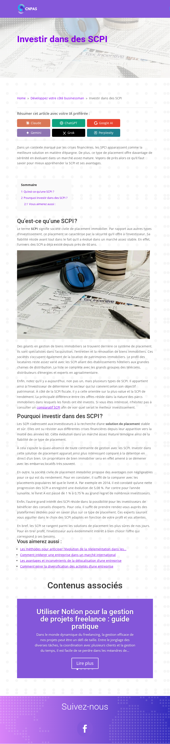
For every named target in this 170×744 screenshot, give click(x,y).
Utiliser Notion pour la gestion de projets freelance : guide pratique (85, 618)
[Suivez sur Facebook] (85, 728)
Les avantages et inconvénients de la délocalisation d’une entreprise (71, 560)
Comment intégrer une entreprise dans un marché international (68, 555)
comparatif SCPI (48, 407)
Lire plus (85, 663)
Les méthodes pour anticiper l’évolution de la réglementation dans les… (73, 549)
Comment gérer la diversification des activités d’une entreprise (66, 566)
